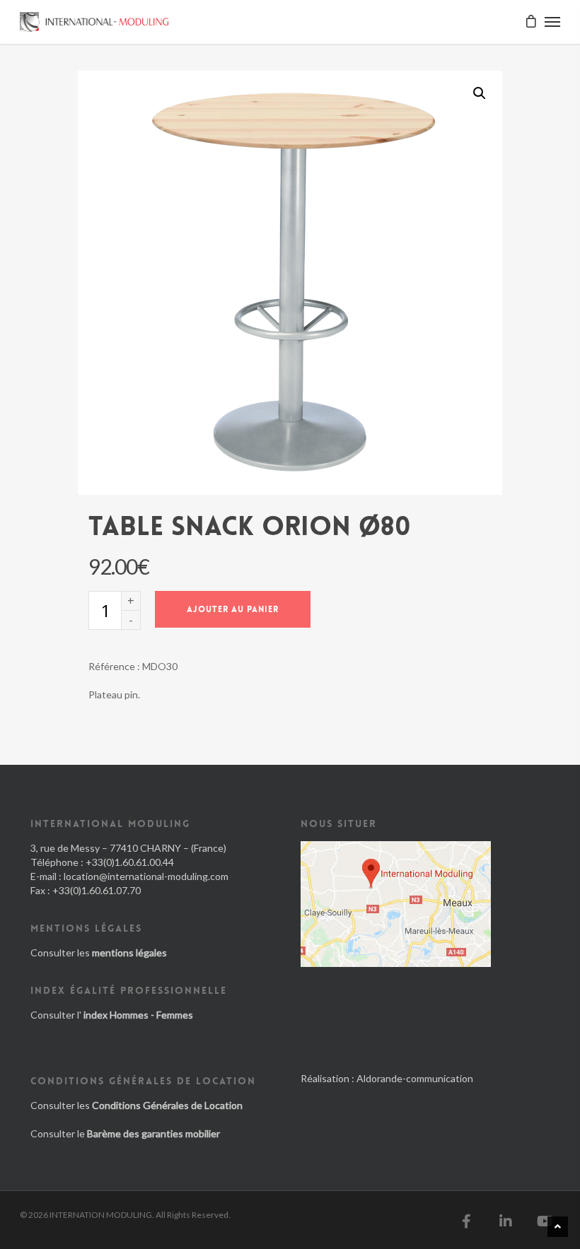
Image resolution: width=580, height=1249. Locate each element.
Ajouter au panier (233, 609)
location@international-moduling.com (146, 876)
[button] (479, 93)
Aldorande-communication (414, 1078)
